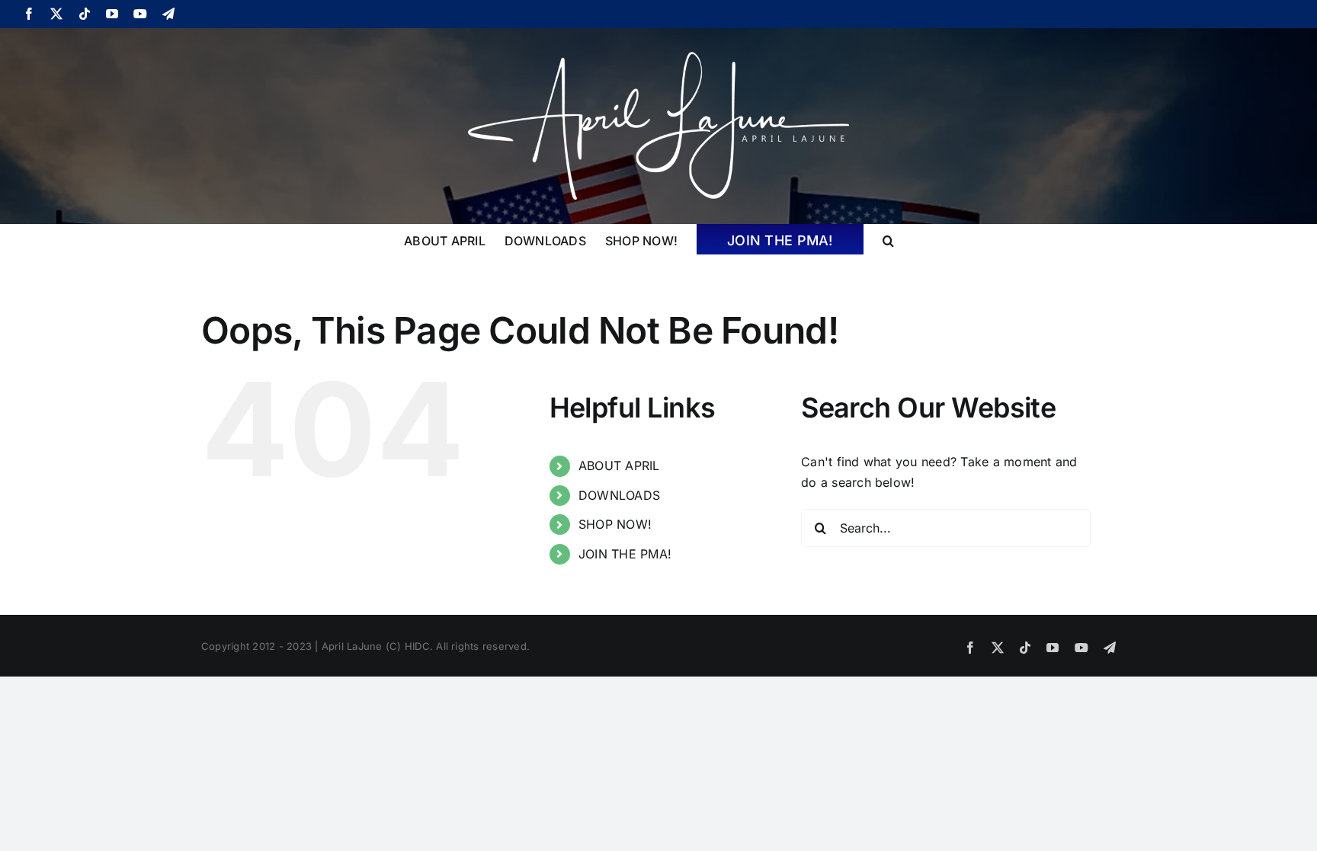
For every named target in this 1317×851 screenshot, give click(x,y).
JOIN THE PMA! (624, 553)
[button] (888, 239)
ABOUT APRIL (619, 465)
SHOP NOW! (615, 524)
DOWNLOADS (619, 495)
